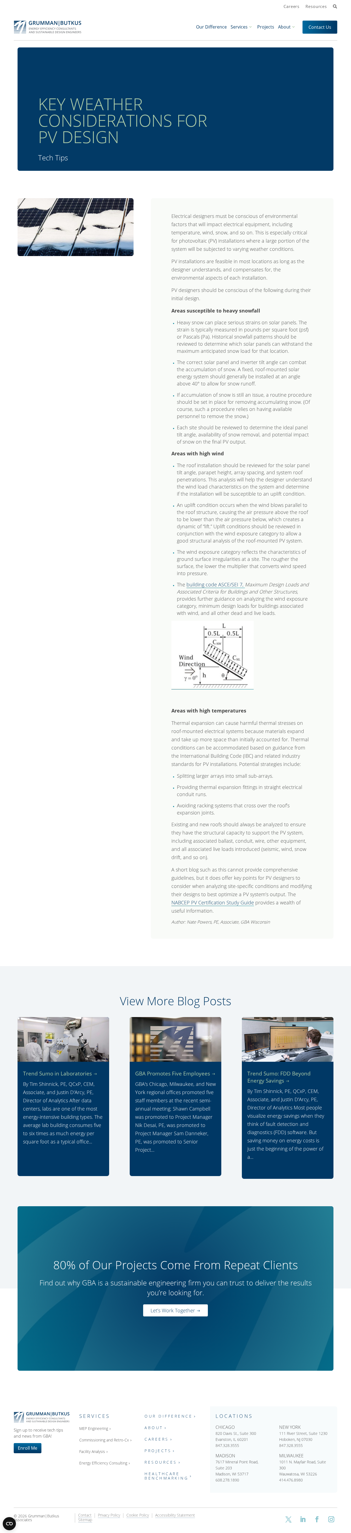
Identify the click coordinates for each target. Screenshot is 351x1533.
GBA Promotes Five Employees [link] (172, 1073)
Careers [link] (291, 6)
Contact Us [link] (319, 27)
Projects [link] (265, 27)
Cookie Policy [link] (137, 1515)
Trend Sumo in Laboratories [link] (57, 1073)
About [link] (284, 27)
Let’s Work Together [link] (173, 1310)
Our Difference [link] (211, 27)
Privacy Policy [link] (109, 1515)
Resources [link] (316, 6)
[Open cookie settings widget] (9, 1523)
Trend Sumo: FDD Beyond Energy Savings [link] (279, 1077)
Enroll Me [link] (27, 1448)
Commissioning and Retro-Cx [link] (104, 1440)
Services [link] (239, 27)
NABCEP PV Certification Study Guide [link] (212, 902)
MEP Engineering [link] (93, 1428)
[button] (288, 1519)
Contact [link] (85, 1515)
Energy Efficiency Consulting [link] (103, 1463)
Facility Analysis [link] (92, 1451)
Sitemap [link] (85, 1520)
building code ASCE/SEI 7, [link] (215, 584)
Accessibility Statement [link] (175, 1515)
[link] (335, 7)
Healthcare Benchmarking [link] (166, 1476)
